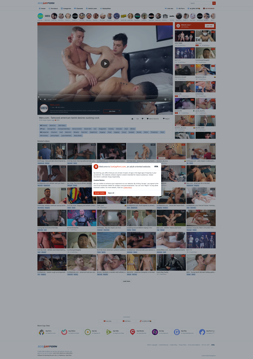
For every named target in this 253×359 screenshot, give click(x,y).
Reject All (111, 193)
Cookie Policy (127, 187)
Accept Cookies (100, 193)
